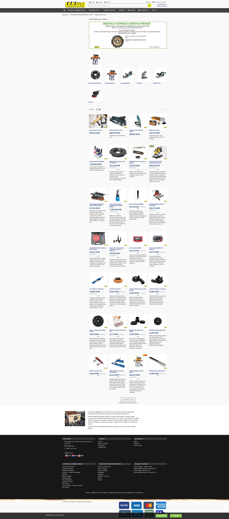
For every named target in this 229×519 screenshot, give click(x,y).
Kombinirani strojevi (67, 468)
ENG (82, 455)
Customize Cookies (59, 515)
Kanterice (65, 474)
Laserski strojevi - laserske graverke (72, 485)
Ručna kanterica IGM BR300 (97, 161)
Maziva (100, 480)
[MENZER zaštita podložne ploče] (158, 321)
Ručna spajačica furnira (96, 130)
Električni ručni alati (103, 476)
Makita (100, 478)
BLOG (153, 10)
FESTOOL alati (156, 83)
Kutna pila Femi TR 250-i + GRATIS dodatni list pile (156, 162)
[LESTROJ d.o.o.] (75, 3)
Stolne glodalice (66, 478)
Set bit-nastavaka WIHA (135, 248)
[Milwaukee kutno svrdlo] (98, 362)
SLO (70, 455)
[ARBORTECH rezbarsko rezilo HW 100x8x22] (118, 152)
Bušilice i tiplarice (67, 476)
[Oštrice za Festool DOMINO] (138, 195)
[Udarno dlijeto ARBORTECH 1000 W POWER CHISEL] (98, 195)
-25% (158, 169)
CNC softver (65, 487)
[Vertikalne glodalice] (112, 75)
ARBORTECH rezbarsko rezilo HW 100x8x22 (117, 162)
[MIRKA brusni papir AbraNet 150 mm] (118, 321)
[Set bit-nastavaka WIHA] (138, 239)
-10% (118, 169)
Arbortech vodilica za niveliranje (157, 289)
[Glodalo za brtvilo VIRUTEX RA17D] (138, 121)
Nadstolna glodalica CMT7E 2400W (136, 371)
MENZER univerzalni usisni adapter (136, 331)
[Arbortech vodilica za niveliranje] (158, 280)
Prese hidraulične (67, 480)
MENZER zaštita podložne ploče (157, 330)
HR (76, 455)
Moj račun (136, 443)
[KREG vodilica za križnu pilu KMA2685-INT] (118, 362)
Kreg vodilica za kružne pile (96, 289)
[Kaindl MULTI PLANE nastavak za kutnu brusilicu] (98, 239)
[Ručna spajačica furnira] (98, 121)
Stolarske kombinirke (68, 470)
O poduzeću (144, 10)
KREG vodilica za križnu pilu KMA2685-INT (116, 371)
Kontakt (132, 10)
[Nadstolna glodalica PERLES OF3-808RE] (158, 195)
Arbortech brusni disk (115, 289)
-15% (118, 213)
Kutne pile (139, 83)
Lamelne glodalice (125, 83)
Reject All (161, 516)
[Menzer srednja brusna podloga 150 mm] (98, 321)
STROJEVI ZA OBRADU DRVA (76, 10)
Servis (123, 10)
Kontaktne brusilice (67, 481)
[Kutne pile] (144, 75)
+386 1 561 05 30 (162, 6)
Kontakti (100, 441)
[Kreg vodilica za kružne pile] (98, 280)
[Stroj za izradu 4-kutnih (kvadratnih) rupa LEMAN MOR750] (118, 195)
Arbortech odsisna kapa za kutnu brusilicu (137, 289)
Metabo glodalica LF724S (115, 130)
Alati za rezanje (102, 468)
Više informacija (50, 515)
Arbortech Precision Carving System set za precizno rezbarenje (116, 249)
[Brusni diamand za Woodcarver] (158, 362)
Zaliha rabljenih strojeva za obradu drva (145, 468)
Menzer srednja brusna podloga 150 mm (98, 331)
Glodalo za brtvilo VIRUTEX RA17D (136, 131)
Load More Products (128, 399)
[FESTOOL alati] (160, 75)
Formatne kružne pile (68, 466)
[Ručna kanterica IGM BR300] (98, 152)
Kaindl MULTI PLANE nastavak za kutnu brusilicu (98, 248)
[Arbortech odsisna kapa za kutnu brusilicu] (138, 280)
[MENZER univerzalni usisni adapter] (138, 321)
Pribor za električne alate (95, 83)
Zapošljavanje (102, 447)
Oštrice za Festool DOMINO (136, 204)
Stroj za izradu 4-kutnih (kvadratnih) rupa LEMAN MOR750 (115, 205)
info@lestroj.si (162, 4)
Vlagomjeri (101, 472)
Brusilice (91, 102)
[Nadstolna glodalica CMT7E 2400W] (138, 362)
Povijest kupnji (138, 445)
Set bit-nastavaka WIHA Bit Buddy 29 (156, 248)
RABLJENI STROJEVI (109, 10)
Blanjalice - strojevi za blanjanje (71, 472)
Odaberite (91, 109)
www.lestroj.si (139, 492)
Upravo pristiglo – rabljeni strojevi (143, 466)
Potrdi (176, 516)
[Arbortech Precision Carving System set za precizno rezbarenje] (118, 239)
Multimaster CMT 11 (154, 130)
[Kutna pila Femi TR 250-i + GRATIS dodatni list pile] (158, 152)
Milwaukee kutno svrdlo (96, 371)
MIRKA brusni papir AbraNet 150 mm (117, 331)
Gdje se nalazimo (103, 443)
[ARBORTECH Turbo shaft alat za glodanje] (138, 152)
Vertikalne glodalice (110, 83)
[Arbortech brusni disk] (118, 280)
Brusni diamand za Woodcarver (157, 371)
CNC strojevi (65, 483)
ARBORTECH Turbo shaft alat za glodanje (137, 162)
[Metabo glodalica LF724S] (118, 121)
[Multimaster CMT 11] (158, 121)
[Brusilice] (96, 94)
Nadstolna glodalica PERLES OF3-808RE (156, 205)
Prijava (136, 441)
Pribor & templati (102, 470)
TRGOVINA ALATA (94, 10)
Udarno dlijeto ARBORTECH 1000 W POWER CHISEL (97, 205)
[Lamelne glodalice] (128, 75)
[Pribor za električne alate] (96, 75)
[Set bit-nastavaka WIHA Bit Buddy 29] (158, 239)
